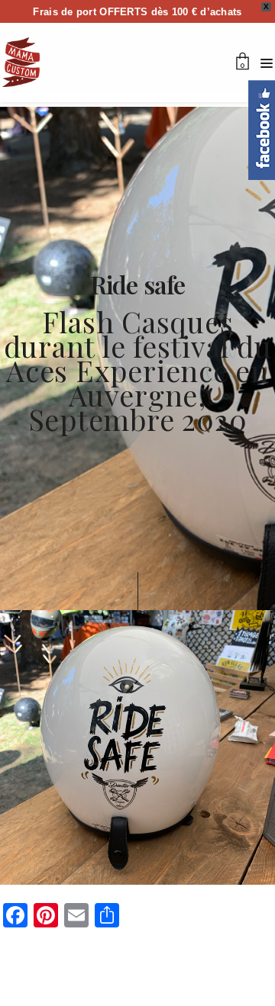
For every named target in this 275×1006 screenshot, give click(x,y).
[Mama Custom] (21, 62)
